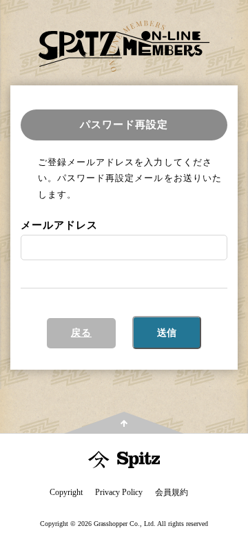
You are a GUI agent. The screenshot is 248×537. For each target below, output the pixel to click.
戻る (81, 333)
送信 (166, 332)
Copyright (66, 492)
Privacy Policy (119, 492)
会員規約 (171, 492)
